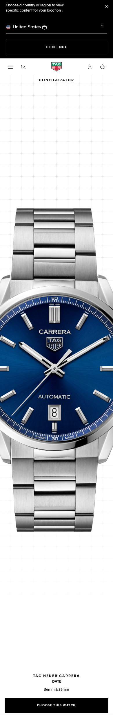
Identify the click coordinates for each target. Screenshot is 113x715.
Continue (76, 47)
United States (27, 27)
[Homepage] (56, 66)
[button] (89, 66)
